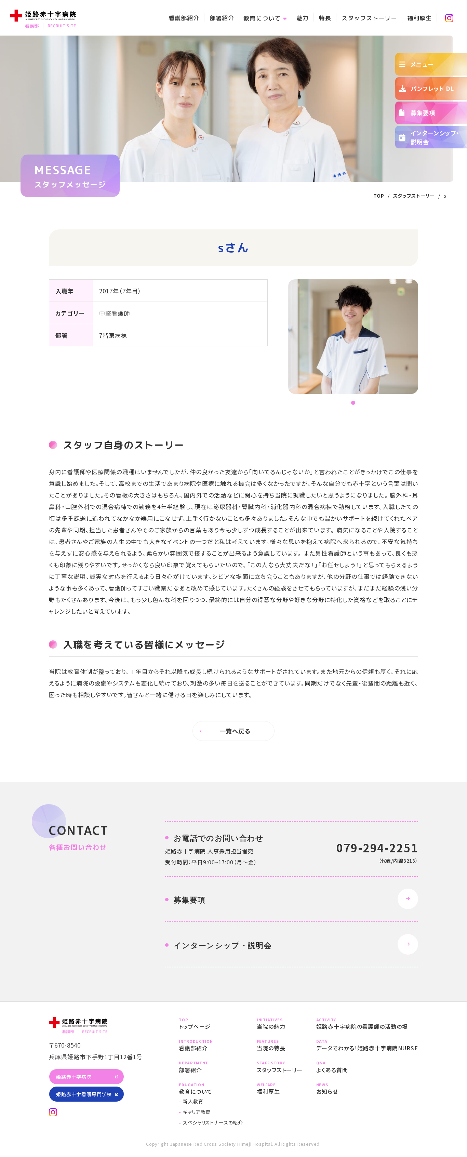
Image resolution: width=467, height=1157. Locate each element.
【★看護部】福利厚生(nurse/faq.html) (280, 1088)
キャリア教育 (197, 1111)
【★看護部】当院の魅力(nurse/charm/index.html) (280, 1023)
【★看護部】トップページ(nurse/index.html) (211, 1023)
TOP (378, 195)
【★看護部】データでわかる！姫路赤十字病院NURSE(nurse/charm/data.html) (367, 1045)
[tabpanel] (353, 336)
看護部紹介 (184, 18)
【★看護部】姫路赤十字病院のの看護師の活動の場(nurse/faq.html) (367, 1023)
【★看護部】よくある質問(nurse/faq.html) (367, 1067)
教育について (261, 18)
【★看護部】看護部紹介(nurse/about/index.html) (211, 1045)
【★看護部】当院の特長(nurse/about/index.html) (280, 1045)
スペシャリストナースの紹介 (213, 1122)
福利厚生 (419, 18)
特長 (325, 18)
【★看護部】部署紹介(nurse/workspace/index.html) (211, 1067)
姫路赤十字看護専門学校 (84, 1094)
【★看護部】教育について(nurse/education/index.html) (211, 1088)
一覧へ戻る (235, 731)
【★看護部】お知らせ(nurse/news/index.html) (367, 1088)
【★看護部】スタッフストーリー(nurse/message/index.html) (280, 1067)
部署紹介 (222, 18)
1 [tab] (353, 403)
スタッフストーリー (369, 18)
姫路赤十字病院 (74, 1076)
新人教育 (193, 1101)
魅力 (302, 18)
